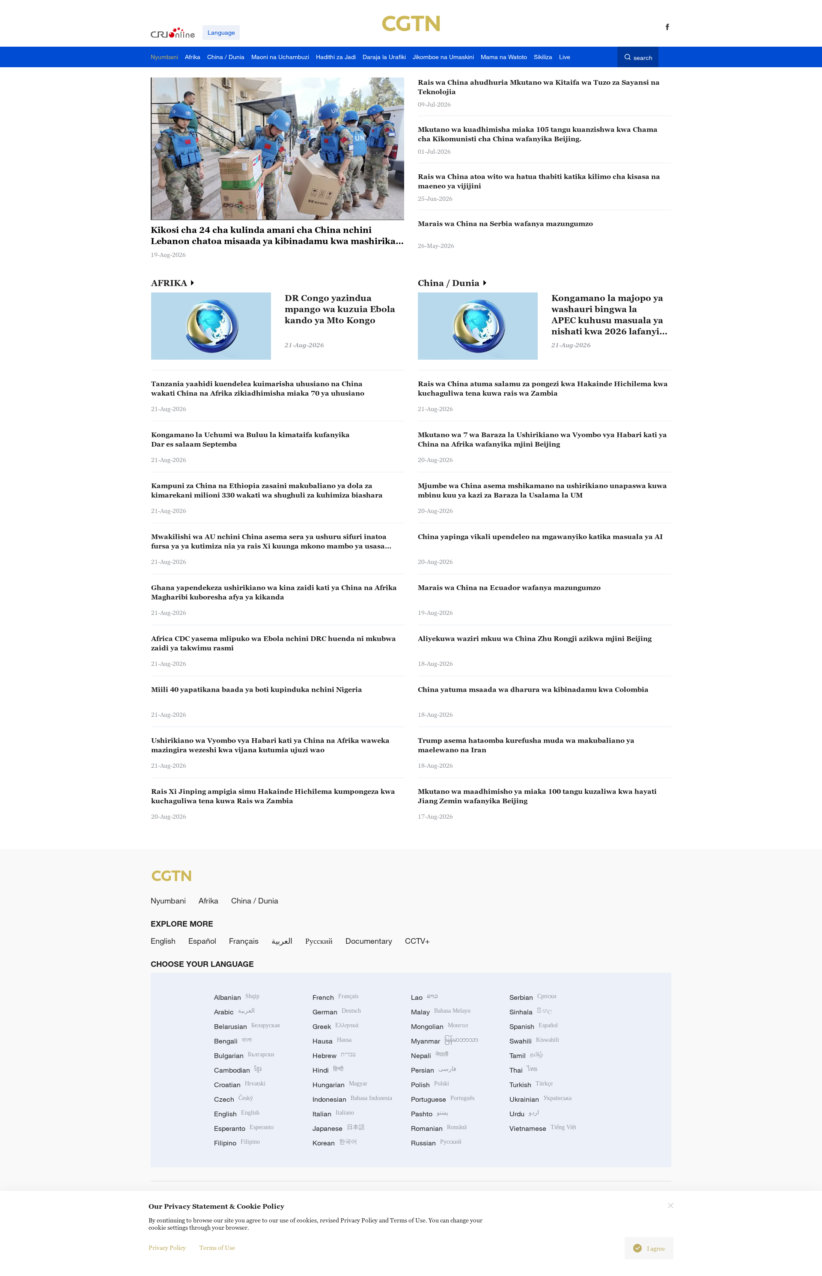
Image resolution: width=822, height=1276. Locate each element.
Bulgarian (244, 1055)
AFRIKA (170, 283)
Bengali (233, 1041)
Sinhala (530, 1012)
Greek (335, 1026)
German (337, 1012)
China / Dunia (450, 283)
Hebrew (334, 1055)
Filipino (237, 1143)
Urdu (524, 1113)
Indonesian (352, 1099)
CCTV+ (417, 940)
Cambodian (238, 1070)
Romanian (439, 1128)
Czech (233, 1099)
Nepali (429, 1055)
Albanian (236, 997)
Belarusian (247, 1026)
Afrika (208, 900)
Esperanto (244, 1128)
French (335, 997)
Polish (430, 1084)
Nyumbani (168, 900)
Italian (333, 1113)
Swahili (534, 1041)
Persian (433, 1070)
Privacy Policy (167, 1247)
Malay (441, 1012)
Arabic (234, 1012)
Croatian (239, 1084)
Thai (523, 1070)
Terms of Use (217, 1247)
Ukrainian (540, 1099)
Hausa (332, 1041)
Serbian (533, 997)
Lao (424, 997)
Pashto (429, 1113)
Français (244, 940)
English (163, 940)
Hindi (328, 1070)
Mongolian (439, 1026)
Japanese (339, 1128)
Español (202, 940)
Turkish (531, 1084)
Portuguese (442, 1099)
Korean (335, 1143)
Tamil (526, 1055)
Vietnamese (542, 1128)
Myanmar (444, 1041)
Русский (319, 940)
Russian (436, 1143)
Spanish (533, 1026)
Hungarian (340, 1084)
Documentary (368, 940)
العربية (281, 940)
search (643, 57)
